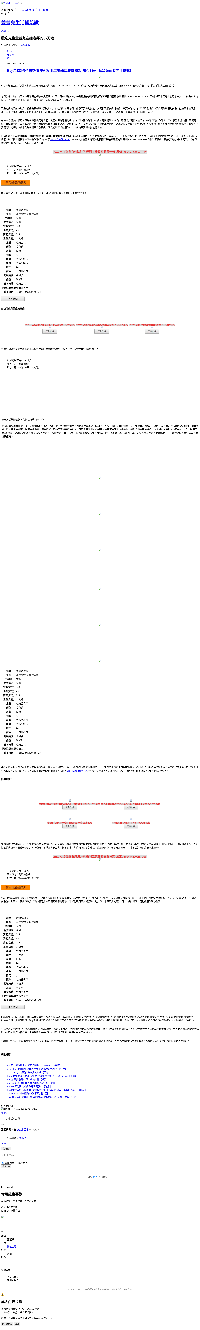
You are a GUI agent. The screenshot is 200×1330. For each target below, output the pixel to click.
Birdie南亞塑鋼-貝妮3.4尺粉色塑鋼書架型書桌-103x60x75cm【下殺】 (42, 1076)
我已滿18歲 (7, 1324)
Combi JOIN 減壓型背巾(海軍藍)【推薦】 (28, 1093)
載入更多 (6, 1148)
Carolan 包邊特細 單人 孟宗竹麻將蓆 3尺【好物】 (32, 1083)
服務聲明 (128, 1289)
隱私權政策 (116, 1289)
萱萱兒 (4, 1113)
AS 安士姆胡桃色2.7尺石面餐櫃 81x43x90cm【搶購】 (34, 1065)
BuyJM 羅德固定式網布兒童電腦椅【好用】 (29, 1086)
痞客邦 (19, 1129)
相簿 (9, 51)
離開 (17, 1324)
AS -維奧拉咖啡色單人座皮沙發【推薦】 (28, 1079)
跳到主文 (6, 31)
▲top (3, 1143)
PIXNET (78, 1289)
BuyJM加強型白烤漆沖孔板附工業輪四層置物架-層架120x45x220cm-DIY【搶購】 (70, 71)
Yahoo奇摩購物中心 (60, 139)
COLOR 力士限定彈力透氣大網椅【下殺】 (29, 1072)
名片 (9, 58)
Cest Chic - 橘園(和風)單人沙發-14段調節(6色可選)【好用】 (37, 1069)
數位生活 (25, 45)
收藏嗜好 (24, 1138)
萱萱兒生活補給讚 (20, 22)
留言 (26, 1129)
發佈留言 (6, 1166)
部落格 (10, 54)
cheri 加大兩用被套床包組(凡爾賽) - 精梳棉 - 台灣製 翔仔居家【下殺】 (43, 1097)
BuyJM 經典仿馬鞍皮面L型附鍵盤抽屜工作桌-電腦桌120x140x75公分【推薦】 (47, 1090)
